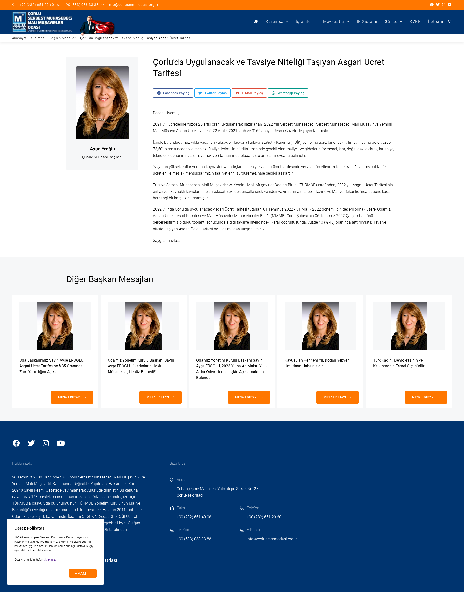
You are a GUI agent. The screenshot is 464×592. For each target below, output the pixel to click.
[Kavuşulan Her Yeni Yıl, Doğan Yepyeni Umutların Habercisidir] (320, 326)
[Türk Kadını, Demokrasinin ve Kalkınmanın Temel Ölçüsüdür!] (409, 326)
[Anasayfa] (256, 22)
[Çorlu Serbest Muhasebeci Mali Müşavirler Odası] (42, 22)
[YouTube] (450, 5)
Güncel (392, 21)
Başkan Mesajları (63, 38)
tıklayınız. (50, 559)
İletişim (435, 21)
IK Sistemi (367, 21)
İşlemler (304, 21)
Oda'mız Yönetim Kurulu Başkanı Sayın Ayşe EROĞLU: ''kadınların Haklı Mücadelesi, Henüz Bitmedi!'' (141, 366)
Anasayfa (19, 38)
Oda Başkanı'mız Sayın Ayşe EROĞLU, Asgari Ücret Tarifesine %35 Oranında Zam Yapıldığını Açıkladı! (51, 366)
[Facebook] (432, 5)
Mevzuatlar (334, 21)
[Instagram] (443, 5)
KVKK (415, 21)
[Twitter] (438, 5)
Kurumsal (275, 21)
